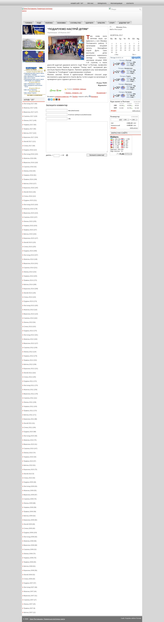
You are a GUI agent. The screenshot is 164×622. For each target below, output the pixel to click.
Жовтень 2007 (28, 591)
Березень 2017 (29, 137)
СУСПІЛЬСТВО (75, 23)
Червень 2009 (28, 507)
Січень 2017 (28, 146)
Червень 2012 (28, 356)
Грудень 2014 (28, 251)
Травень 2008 (28, 562)
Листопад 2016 (29, 154)
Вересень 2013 (29, 314)
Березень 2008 (29, 570)
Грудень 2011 (28, 381)
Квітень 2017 (28, 133)
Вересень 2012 (29, 343)
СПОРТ (112, 23)
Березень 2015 (29, 238)
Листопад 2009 (29, 486)
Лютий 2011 (28, 423)
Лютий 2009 (28, 524)
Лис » (134, 54)
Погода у (125, 60)
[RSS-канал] (110, 9)
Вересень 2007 (29, 596)
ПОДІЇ (39, 23)
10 (116, 46)
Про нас (90, 3)
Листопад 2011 (29, 385)
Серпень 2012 (28, 347)
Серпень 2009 (28, 499)
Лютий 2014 (28, 293)
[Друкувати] (90, 96)
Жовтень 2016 (28, 158)
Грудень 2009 (28, 482)
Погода (113, 57)
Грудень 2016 (28, 150)
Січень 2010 (28, 478)
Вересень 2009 (29, 495)
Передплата (102, 3)
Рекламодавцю (116, 3)
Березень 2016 (29, 188)
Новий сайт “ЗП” (77, 3)
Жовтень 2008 (28, 541)
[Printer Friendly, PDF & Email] (56, 91)
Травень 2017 (28, 129)
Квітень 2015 (28, 234)
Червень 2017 (28, 125)
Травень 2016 (28, 179)
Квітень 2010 (28, 465)
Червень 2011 (28, 406)
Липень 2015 (28, 221)
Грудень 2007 (28, 583)
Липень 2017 (28, 120)
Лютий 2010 (28, 474)
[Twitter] (51, 99)
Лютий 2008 (28, 575)
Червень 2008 (28, 558)
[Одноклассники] (54, 99)
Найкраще (83, 89)
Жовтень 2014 (28, 259)
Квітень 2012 (28, 364)
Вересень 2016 (29, 162)
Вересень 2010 (29, 444)
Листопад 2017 (29, 104)
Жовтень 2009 (28, 490)
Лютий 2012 (28, 373)
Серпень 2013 (28, 318)
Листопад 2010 (29, 436)
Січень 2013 (28, 326)
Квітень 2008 (28, 566)
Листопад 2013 (29, 305)
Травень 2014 (28, 280)
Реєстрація (118, 29)
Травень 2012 (28, 360)
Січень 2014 (28, 297)
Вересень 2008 (29, 545)
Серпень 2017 (28, 116)
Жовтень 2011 (28, 389)
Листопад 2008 (29, 537)
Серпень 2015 (28, 217)
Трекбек (75, 96)
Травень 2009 (28, 511)
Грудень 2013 (28, 301)
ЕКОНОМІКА (61, 23)
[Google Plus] (59, 99)
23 (112, 50)
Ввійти (112, 29)
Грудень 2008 (28, 532)
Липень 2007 (28, 604)
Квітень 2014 (28, 284)
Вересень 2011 (29, 394)
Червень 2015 (28, 225)
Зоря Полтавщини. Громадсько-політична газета (47, 619)
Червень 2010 (28, 457)
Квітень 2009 (28, 516)
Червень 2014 (28, 276)
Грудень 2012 (28, 331)
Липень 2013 (28, 322)
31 (116, 52)
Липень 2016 (28, 171)
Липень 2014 (28, 272)
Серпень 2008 (28, 549)
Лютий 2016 (28, 192)
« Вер (116, 54)
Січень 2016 (28, 196)
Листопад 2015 (29, 204)
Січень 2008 (28, 579)
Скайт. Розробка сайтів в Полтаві (131, 618)
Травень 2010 (28, 461)
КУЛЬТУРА (101, 23)
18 (121, 48)
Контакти (130, 3)
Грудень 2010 (28, 432)
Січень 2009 (28, 528)
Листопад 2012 (29, 335)
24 (116, 50)
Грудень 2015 (28, 200)
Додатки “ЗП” (124, 23)
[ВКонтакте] (49, 99)
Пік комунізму (101, 93)
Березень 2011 (29, 419)
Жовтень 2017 (28, 108)
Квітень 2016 (28, 183)
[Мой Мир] (56, 99)
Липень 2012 (28, 352)
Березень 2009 (29, 520)
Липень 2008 (28, 553)
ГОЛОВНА (76, 89)
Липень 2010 (28, 453)
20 (129, 48)
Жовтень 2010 (28, 440)
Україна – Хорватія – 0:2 (74, 93)
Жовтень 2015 (28, 209)
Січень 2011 (28, 427)
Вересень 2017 (29, 112)
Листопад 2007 (29, 587)
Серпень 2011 (28, 398)
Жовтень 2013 (28, 310)
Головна (28, 23)
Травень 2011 (28, 411)
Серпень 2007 (28, 600)
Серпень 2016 (28, 167)
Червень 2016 (28, 175)
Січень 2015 (28, 247)
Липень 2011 (28, 402)
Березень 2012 (29, 368)
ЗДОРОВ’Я (89, 23)
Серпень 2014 (28, 268)
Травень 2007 (28, 608)
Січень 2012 (28, 377)
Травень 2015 (28, 230)
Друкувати (94, 96)
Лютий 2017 (28, 141)
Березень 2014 (29, 289)
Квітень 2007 (28, 612)
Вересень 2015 (29, 213)
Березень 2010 (29, 469)
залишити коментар (62, 96)
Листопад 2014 (29, 255)
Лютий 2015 (28, 242)
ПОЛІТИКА (49, 23)
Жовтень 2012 (28, 339)
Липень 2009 (28, 503)
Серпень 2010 (28, 448)
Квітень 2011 (28, 415)
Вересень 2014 (29, 263)
